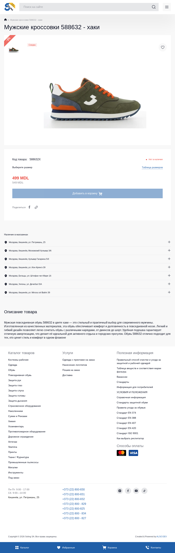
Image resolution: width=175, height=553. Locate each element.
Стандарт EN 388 (126, 417)
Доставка (67, 375)
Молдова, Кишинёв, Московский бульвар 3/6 (30, 250)
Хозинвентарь (16, 426)
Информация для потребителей (135, 387)
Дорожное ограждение (20, 436)
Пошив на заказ (71, 370)
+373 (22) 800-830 (73, 489)
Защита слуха (16, 390)
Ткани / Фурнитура (18, 457)
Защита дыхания (17, 400)
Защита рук (14, 380)
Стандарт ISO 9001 (127, 433)
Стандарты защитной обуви (132, 402)
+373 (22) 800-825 (73, 508)
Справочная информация (131, 397)
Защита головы (16, 395)
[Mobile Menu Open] (167, 7)
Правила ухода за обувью (131, 407)
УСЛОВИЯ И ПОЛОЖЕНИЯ (132, 392)
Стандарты (123, 382)
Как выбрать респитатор (130, 438)
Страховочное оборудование (24, 405)
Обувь (11, 370)
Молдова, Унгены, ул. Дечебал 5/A (25, 284)
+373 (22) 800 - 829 (74, 503)
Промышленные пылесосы (23, 462)
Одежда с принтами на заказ (78, 359)
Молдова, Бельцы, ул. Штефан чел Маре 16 (30, 276)
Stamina (12, 447)
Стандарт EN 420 (126, 428)
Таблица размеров (152, 167)
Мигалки (13, 467)
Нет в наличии (156, 159)
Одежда (12, 364)
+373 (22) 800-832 (73, 499)
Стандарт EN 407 (126, 423)
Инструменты (15, 472)
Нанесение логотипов (74, 364)
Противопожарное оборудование (26, 431)
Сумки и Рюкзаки (17, 416)
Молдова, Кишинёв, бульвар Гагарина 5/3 (29, 259)
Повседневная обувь (19, 375)
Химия (12, 421)
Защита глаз (15, 385)
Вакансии (122, 376)
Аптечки (12, 441)
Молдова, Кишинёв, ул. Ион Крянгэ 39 (27, 267)
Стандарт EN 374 (126, 412)
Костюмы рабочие (18, 359)
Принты (12, 452)
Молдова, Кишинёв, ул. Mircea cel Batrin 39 (29, 292)
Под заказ (13, 477)
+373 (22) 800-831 (73, 494)
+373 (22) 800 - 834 (74, 513)
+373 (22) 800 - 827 (74, 518)
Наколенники (15, 411)
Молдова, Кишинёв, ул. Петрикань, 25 (27, 242)
